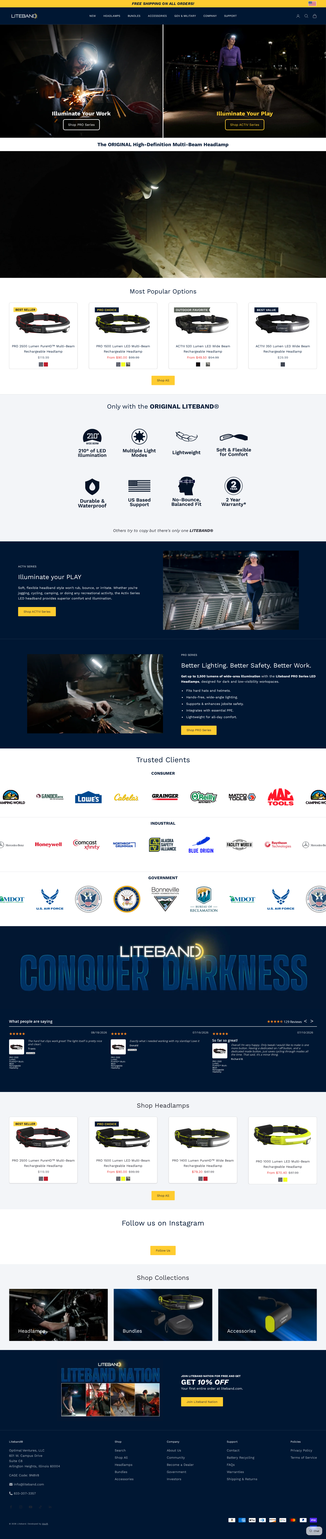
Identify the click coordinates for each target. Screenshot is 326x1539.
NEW (92, 15)
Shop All (163, 380)
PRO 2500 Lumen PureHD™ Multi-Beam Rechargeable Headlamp (43, 348)
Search (120, 1450)
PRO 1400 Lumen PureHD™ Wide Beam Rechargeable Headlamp (203, 1163)
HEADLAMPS (111, 15)
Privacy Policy (301, 1450)
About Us (174, 1450)
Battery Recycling (240, 1457)
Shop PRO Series (81, 125)
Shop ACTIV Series (244, 125)
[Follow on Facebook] (11, 1507)
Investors (174, 1479)
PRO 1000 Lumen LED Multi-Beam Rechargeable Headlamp (283, 1164)
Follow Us (163, 1250)
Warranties (235, 1472)
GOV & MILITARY (185, 15)
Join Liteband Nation (202, 1402)
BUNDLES (134, 15)
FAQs (231, 1465)
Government (176, 1472)
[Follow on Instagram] (21, 1507)
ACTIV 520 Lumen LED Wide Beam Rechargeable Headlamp (203, 348)
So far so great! (225, 1040)
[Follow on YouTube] (30, 1507)
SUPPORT (230, 15)
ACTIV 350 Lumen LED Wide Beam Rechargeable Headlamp (283, 348)
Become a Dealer (180, 1465)
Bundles (121, 1472)
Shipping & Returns (242, 1479)
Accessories (124, 1479)
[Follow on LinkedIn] (50, 1507)
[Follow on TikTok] (40, 1507)
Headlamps (123, 1465)
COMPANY (210, 15)
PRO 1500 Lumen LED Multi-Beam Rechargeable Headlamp (123, 348)
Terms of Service (304, 1457)
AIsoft (45, 1524)
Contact (233, 1450)
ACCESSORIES (157, 15)
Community (176, 1457)
